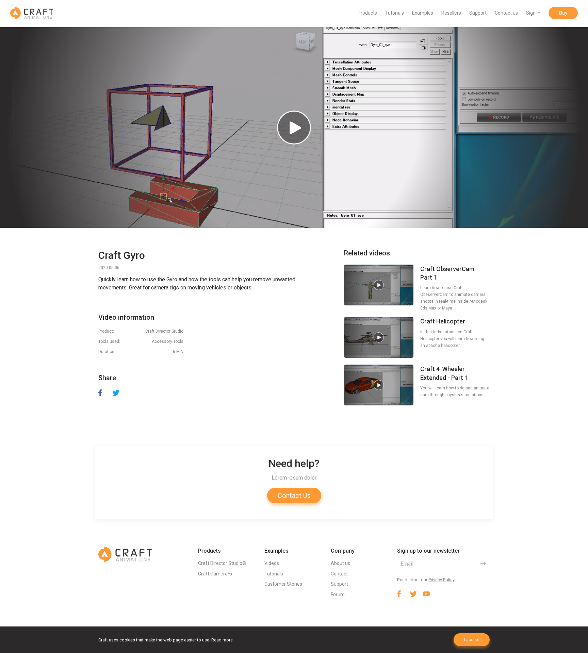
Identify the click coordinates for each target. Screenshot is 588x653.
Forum (338, 594)
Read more (222, 639)
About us (340, 563)
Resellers (451, 13)
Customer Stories (283, 584)
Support (478, 13)
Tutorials (394, 13)
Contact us (506, 13)
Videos (271, 563)
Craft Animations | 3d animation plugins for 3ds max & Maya (31, 13)
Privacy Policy (441, 579)
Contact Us (294, 495)
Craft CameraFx (215, 573)
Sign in (533, 13)
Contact (339, 573)
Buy (563, 13)
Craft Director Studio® (222, 563)
